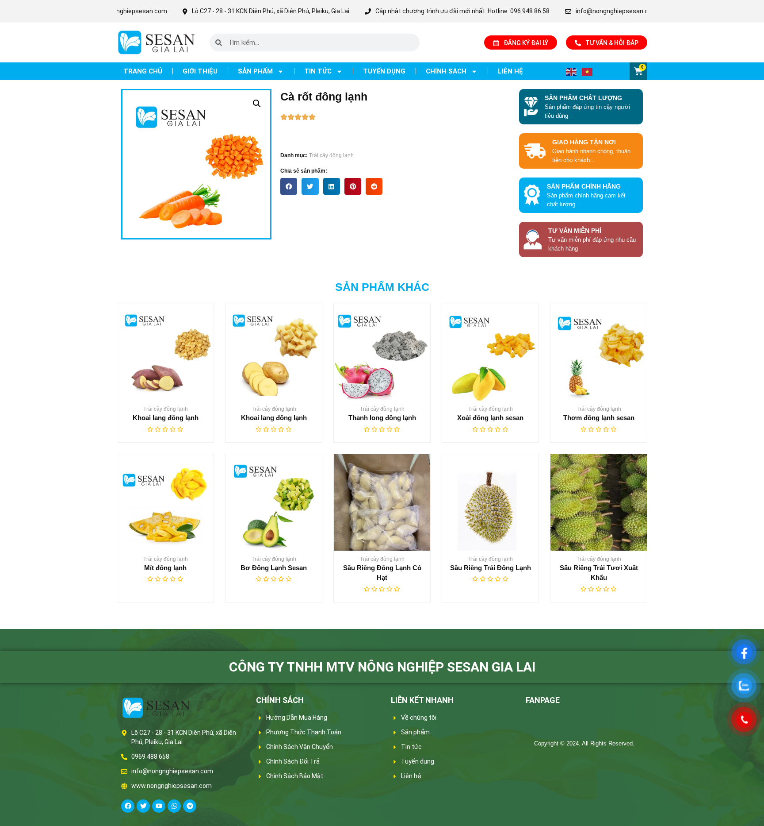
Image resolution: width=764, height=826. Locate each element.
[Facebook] (127, 806)
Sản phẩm (255, 71)
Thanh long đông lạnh (382, 417)
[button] (257, 104)
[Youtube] (158, 806)
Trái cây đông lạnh (331, 155)
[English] (571, 71)
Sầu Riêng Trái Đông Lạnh (490, 567)
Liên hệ (510, 71)
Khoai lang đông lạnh (166, 417)
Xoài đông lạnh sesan (490, 417)
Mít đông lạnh (165, 567)
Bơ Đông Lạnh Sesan (274, 567)
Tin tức (318, 71)
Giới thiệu (200, 71)
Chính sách (446, 71)
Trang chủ (142, 71)
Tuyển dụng (384, 71)
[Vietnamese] (587, 71)
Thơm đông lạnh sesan (598, 417)
